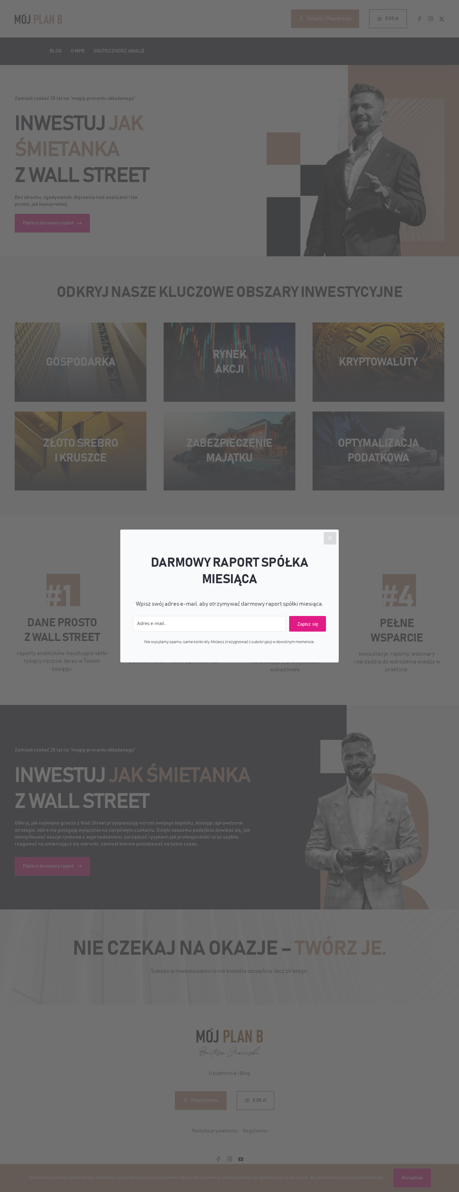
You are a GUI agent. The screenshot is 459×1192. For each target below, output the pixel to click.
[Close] (330, 538)
